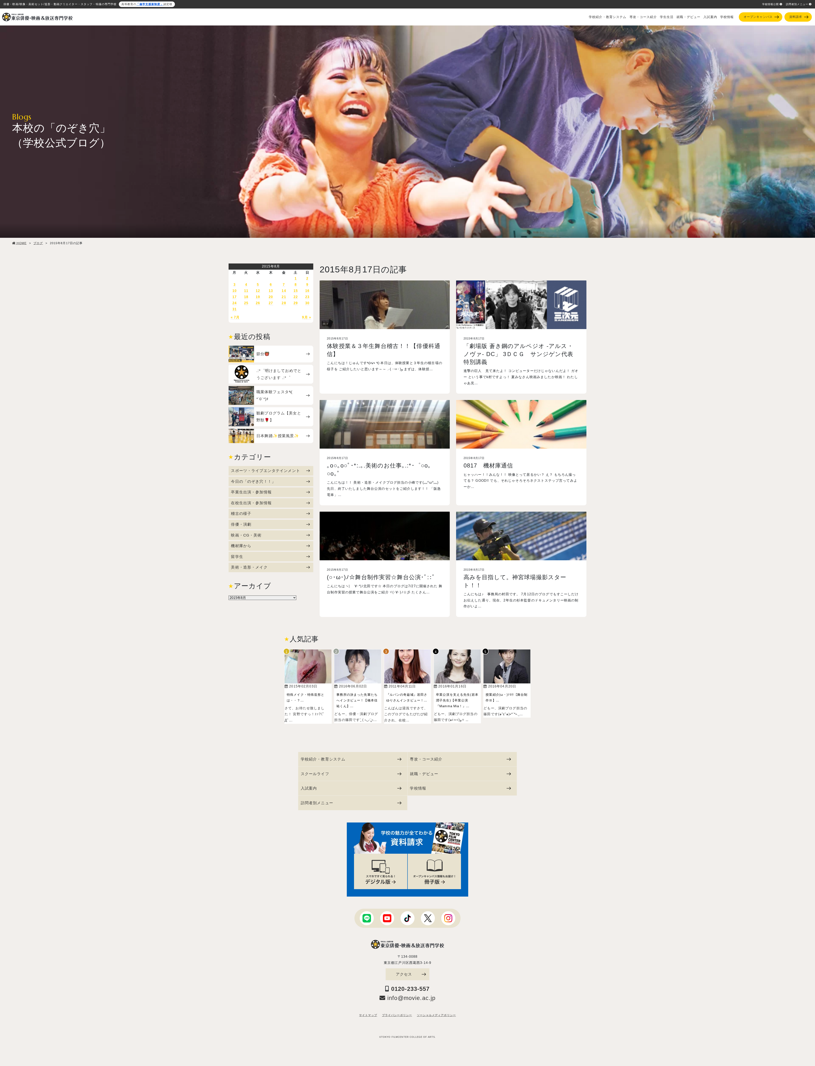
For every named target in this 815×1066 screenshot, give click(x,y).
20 (271, 297)
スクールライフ (315, 774)
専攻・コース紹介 (643, 17)
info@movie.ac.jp (410, 998)
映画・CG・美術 (246, 535)
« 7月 (235, 317)
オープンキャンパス (758, 16)
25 (246, 303)
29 (296, 303)
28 (284, 303)
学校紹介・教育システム (608, 17)
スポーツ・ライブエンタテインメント (265, 470)
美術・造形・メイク (249, 567)
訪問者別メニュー (797, 4)
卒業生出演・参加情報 (251, 492)
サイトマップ (368, 1015)
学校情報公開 (770, 4)
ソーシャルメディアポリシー (436, 1015)
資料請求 (795, 16)
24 (234, 303)
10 (234, 291)
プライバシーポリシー (397, 1015)
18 (246, 297)
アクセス (404, 974)
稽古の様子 (241, 513)
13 (271, 291)
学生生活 (667, 17)
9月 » (306, 317)
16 (307, 291)
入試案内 (710, 17)
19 (258, 297)
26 (258, 303)
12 (258, 291)
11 (246, 291)
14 (284, 291)
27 (271, 303)
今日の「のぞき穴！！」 (253, 481)
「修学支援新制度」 (149, 4)
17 (234, 297)
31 (234, 309)
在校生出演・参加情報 (251, 503)
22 (296, 297)
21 (284, 297)
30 (307, 303)
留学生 (237, 556)
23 (307, 297)
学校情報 (727, 17)
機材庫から (241, 546)
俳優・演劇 (241, 524)
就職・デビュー (688, 17)
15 (296, 291)
